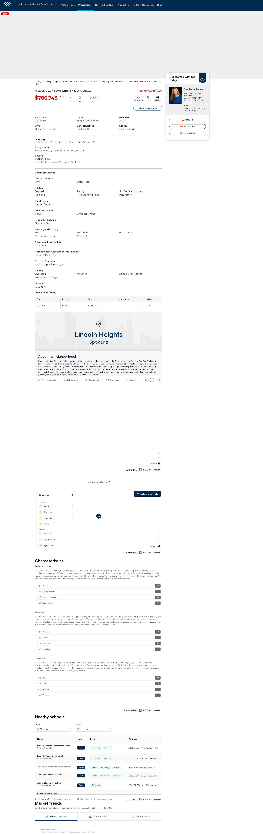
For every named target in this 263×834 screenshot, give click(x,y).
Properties (86, 7)
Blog (161, 7)
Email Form (189, 126)
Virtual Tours (68, 5)
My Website (189, 133)
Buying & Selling (105, 7)
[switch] (138, 99)
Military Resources (144, 5)
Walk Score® (104, 482)
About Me (125, 7)
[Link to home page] (7, 5)
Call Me (189, 120)
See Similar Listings (148, 108)
